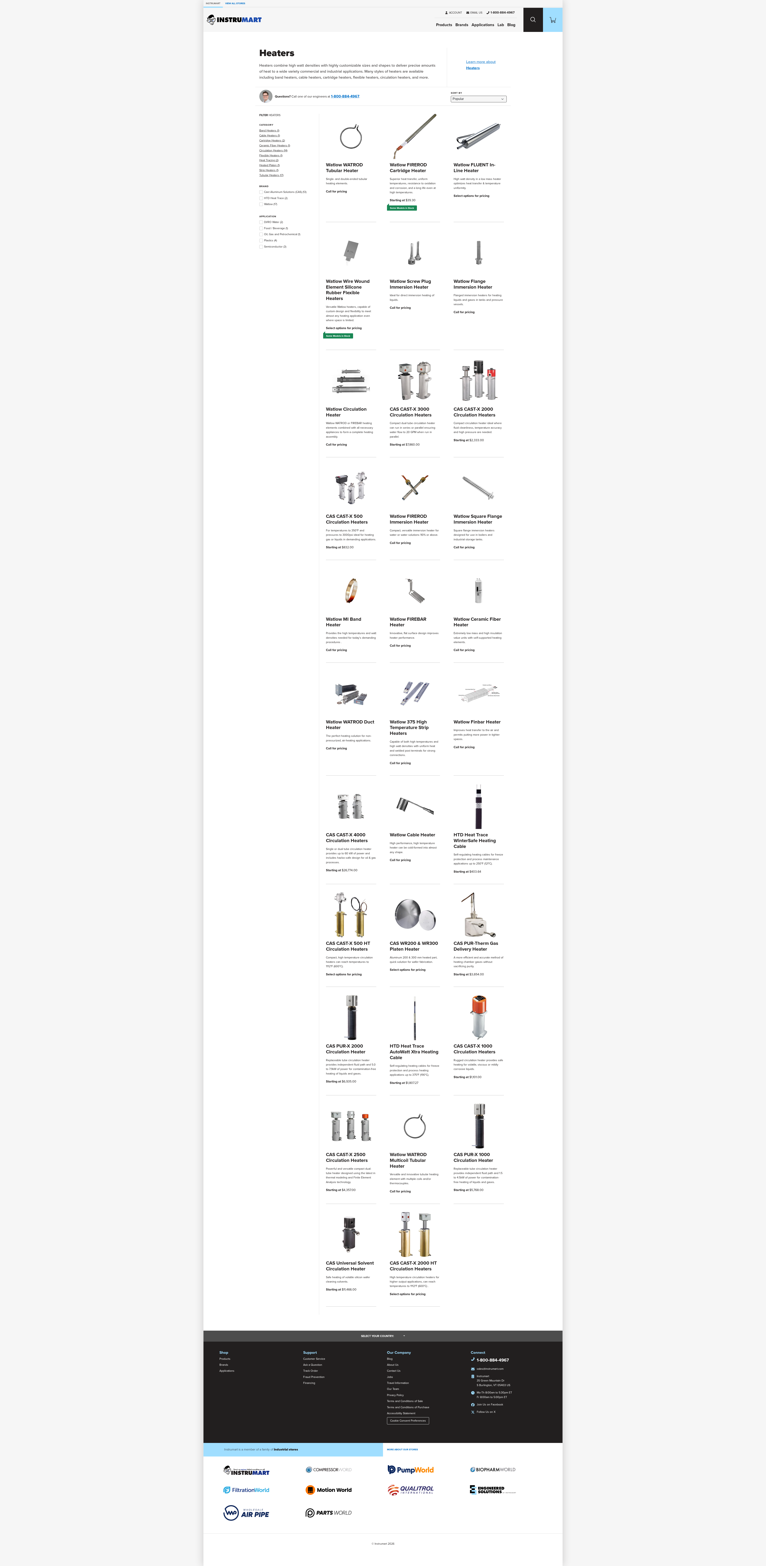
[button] (474, 13)
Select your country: (383, 1336)
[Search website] (533, 20)
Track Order (310, 1371)
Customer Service (314, 1359)
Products (444, 25)
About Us (393, 1365)
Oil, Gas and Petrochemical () (282, 234)
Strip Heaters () (268, 170)
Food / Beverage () (276, 228)
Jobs (390, 1377)
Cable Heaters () (269, 135)
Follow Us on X (486, 1412)
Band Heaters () (269, 130)
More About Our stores (402, 1449)
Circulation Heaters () (273, 150)
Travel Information (398, 1383)
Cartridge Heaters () (272, 140)
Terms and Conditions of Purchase (408, 1407)
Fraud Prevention (314, 1377)
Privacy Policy (395, 1395)
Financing (309, 1383)
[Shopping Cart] (553, 20)
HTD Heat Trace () (275, 198)
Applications (483, 25)
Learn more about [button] (481, 65)
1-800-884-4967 (345, 96)
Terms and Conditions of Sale (405, 1401)
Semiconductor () (275, 246)
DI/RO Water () (273, 222)
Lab (501, 25)
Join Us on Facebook (490, 1404)
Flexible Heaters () (270, 155)
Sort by (456, 93)
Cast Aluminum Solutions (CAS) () (285, 192)
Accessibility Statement (401, 1413)
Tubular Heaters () (271, 175)
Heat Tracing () (268, 160)
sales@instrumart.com (490, 1369)
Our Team (393, 1389)
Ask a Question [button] (312, 1365)
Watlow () (270, 204)
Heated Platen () (269, 165)
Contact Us (394, 1371)
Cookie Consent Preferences (408, 1420)
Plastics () (270, 240)
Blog (511, 25)
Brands (461, 25)
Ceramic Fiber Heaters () (274, 145)
